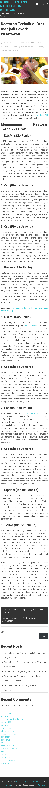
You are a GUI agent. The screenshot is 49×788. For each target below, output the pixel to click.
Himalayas (7, 785)
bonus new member (10, 748)
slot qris (4, 716)
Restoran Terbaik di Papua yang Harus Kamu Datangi (22, 611)
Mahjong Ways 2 (31, 325)
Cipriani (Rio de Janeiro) (21, 47)
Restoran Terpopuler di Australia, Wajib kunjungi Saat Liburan (23, 619)
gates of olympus (8, 734)
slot (2, 743)
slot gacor (5, 737)
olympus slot (6, 728)
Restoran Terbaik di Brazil (9, 51)
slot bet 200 (6, 722)
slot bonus (5, 740)
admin (24, 43)
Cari (2, 632)
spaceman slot (7, 763)
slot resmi (5, 754)
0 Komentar (37, 43)
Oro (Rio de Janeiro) (37, 47)
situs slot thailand (8, 731)
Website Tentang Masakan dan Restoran (13, 6)
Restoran (7, 47)
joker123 (4, 751)
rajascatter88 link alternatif (12, 719)
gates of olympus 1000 (33, 413)
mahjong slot (6, 713)
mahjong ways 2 (8, 760)
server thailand (7, 746)
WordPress (41, 785)
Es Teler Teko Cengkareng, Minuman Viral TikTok (25, 671)
